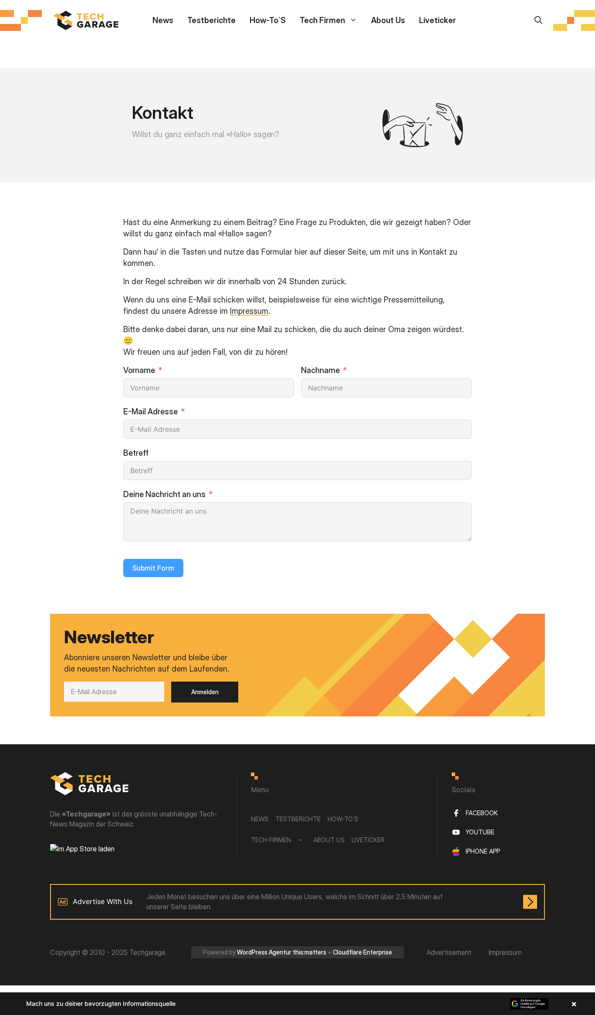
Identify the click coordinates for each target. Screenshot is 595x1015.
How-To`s (268, 20)
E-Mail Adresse (150, 411)
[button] (297, 1003)
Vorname (139, 370)
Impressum (249, 311)
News (162, 20)
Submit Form (153, 568)
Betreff (136, 452)
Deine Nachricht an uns (164, 494)
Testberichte (211, 20)
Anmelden (205, 692)
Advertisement (448, 952)
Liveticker (437, 20)
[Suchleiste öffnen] (538, 20)
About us (388, 20)
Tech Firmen (322, 20)
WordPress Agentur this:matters (281, 952)
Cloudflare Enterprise (362, 952)
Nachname (320, 370)
